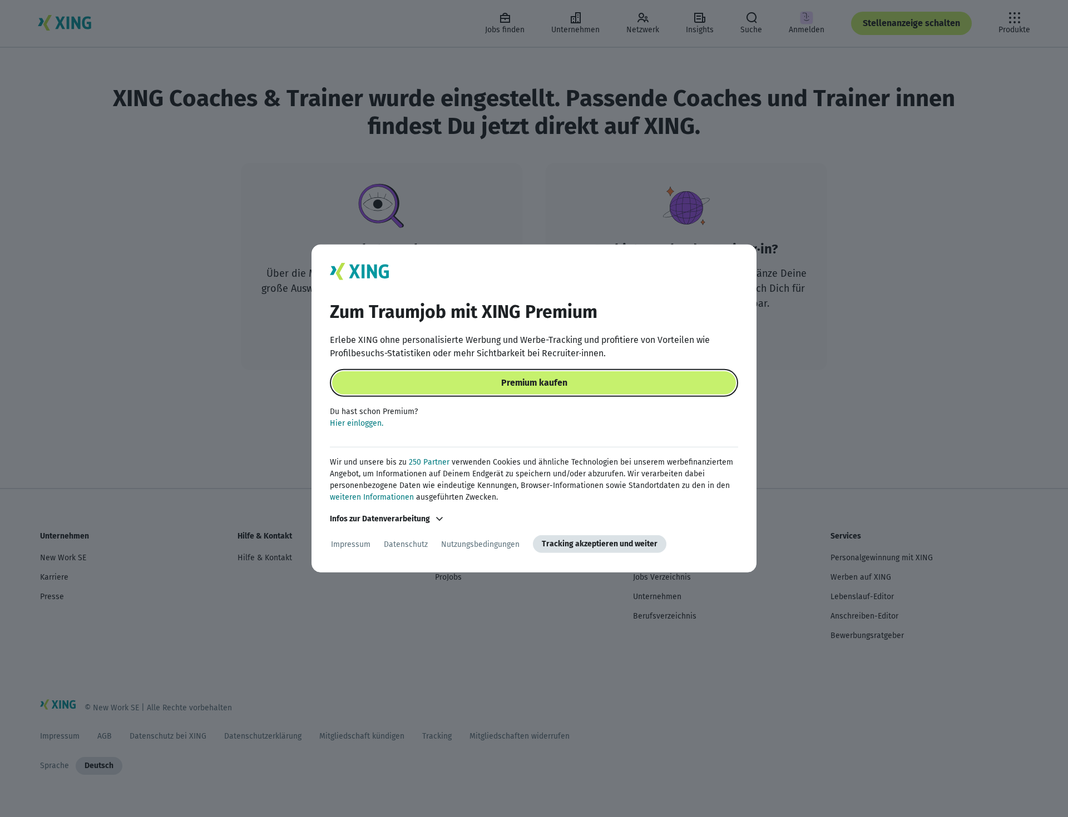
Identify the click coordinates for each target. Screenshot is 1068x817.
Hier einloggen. (356, 423)
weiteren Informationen (372, 497)
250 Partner (429, 462)
